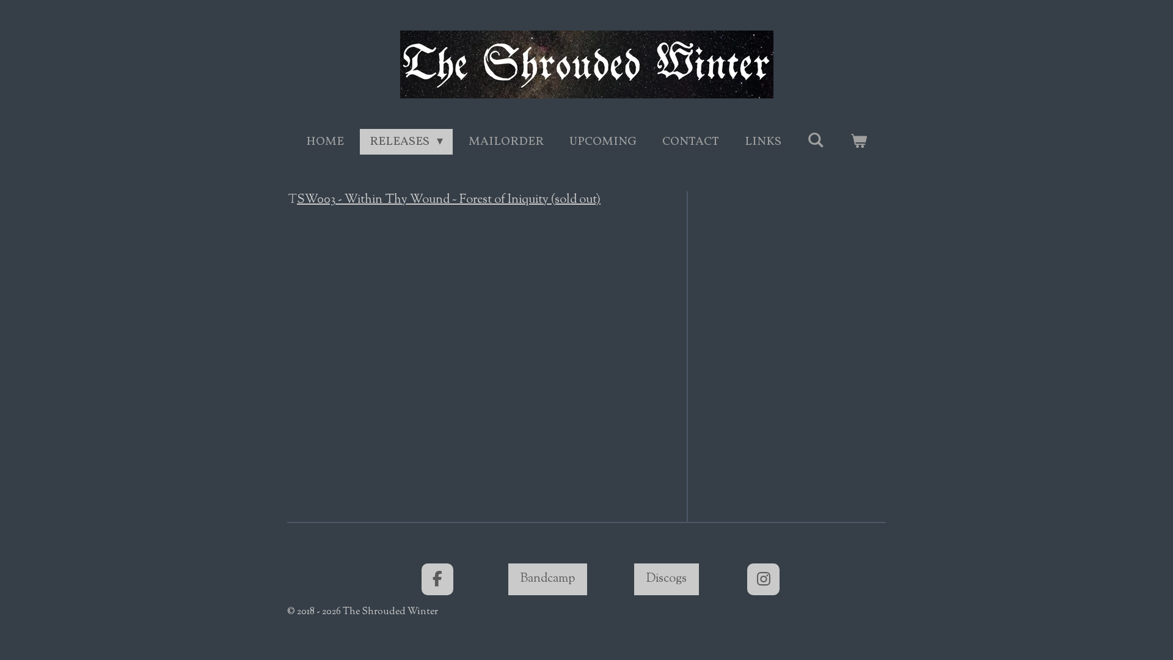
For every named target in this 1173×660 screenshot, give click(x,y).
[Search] (815, 141)
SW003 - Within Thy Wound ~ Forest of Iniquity (449, 200)
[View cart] (858, 142)
